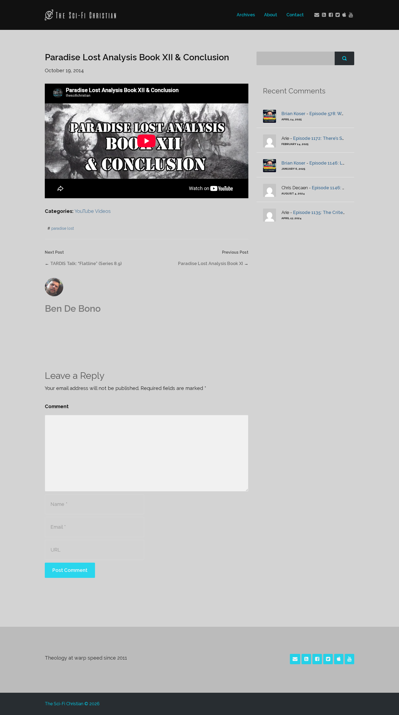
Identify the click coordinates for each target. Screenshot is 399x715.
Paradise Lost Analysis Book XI (210, 263)
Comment (57, 406)
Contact (295, 14)
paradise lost (62, 228)
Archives (246, 14)
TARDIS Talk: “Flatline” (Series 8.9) (86, 263)
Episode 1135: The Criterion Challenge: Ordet (341, 212)
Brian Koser (293, 113)
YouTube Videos (93, 211)
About (270, 14)
